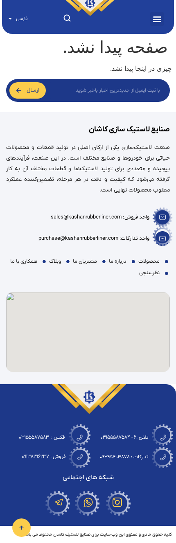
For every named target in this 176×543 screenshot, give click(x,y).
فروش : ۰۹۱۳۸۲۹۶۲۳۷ (43, 456)
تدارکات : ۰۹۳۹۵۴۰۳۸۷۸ (124, 457)
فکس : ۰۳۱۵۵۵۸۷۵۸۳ (42, 437)
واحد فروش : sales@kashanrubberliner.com (100, 217)
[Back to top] (21, 519)
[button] (157, 19)
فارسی (21, 19)
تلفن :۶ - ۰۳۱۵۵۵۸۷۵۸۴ (124, 437)
